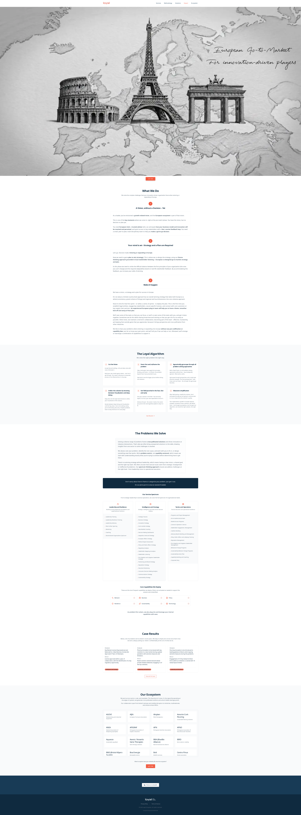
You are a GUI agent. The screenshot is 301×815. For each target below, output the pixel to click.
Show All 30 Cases (150, 676)
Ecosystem (194, 3)
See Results (149, 416)
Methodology (168, 3)
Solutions (178, 3)
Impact (186, 3)
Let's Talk (150, 179)
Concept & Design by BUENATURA (150, 810)
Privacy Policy (144, 804)
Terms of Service (156, 804)
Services (158, 3)
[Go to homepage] (107, 3)
